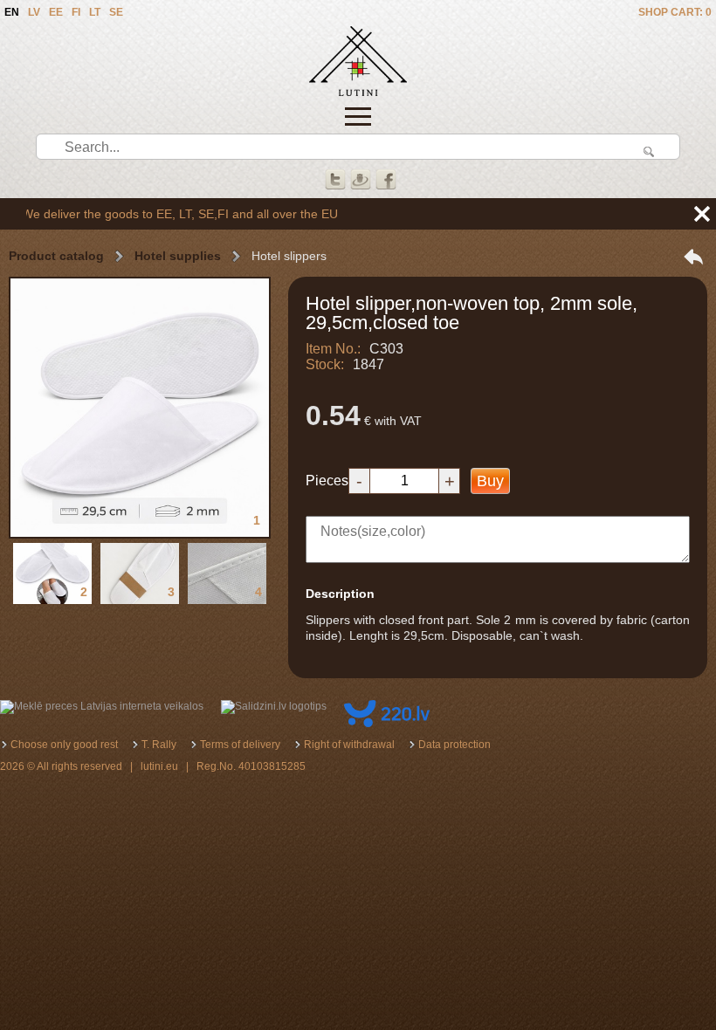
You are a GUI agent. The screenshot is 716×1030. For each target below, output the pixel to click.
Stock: (325, 364)
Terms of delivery (240, 744)
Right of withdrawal (349, 744)
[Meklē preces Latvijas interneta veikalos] (101, 706)
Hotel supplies (177, 256)
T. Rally (158, 744)
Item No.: (333, 348)
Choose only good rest (64, 744)
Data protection (454, 744)
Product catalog (56, 256)
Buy (490, 481)
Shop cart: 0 (675, 12)
